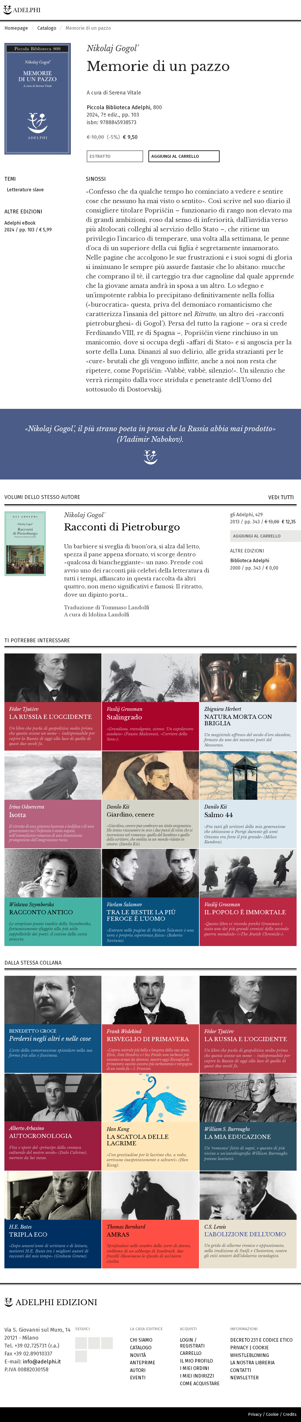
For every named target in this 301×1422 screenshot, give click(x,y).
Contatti (240, 1370)
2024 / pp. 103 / (28, 226)
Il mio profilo (196, 1361)
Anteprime (142, 1362)
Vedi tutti (282, 498)
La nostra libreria (252, 1362)
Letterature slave (24, 190)
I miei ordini (194, 1368)
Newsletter (244, 1377)
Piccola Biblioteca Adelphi (118, 107)
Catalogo (46, 28)
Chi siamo (141, 1340)
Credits (290, 1414)
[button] (279, 49)
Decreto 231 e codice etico (261, 1340)
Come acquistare (200, 1383)
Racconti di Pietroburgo (122, 527)
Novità (138, 1355)
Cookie (260, 1347)
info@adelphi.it (42, 1361)
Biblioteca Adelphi (249, 560)
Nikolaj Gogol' (112, 48)
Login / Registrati (192, 1342)
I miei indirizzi (197, 1376)
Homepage (16, 28)
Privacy (239, 1347)
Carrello (190, 1353)
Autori (138, 1370)
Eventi (138, 1377)
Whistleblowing (249, 1355)
